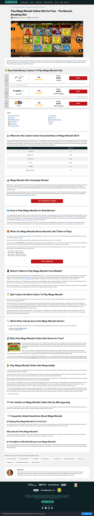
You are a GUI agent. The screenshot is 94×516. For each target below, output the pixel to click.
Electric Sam (81, 458)
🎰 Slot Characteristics (13, 115)
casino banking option (46, 378)
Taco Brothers (56, 458)
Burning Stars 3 (46, 458)
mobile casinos (64, 275)
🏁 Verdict (51, 121)
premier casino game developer (29, 186)
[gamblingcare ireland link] (48, 490)
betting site (16, 300)
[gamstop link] (42, 485)
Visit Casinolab (47, 261)
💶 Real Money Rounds (13, 119)
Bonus (31, 2)
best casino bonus (27, 278)
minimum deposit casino (44, 216)
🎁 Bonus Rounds (12, 121)
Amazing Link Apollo (69, 458)
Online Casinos (24, 2)
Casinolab (18, 80)
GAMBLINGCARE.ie (12, 393)
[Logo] (11, 2)
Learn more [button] (42, 513)
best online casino (18, 63)
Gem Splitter (35, 458)
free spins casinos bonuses (26, 219)
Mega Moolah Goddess (22, 462)
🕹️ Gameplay (11, 117)
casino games (35, 353)
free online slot (67, 60)
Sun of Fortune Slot (11, 458)
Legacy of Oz (10, 462)
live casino (34, 307)
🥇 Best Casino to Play (13, 126)
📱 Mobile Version (12, 123)
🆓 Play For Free (52, 117)
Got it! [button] (86, 513)
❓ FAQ (50, 123)
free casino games (26, 236)
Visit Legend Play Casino (47, 201)
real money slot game (18, 237)
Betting (57, 2)
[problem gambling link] (36, 490)
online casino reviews (70, 218)
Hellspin (19, 105)
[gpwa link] (63, 485)
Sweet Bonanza (36, 462)
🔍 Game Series (52, 115)
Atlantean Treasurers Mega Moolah (23, 195)
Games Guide (39, 2)
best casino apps (30, 277)
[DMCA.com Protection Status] (59, 492)
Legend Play (19, 94)
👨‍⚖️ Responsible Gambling (54, 119)
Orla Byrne (20, 469)
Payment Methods (48, 2)
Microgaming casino (52, 215)
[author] (12, 18)
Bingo (61, 2)
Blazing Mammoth (24, 458)
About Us (66, 2)
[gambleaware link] (53, 485)
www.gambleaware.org (21, 84)
